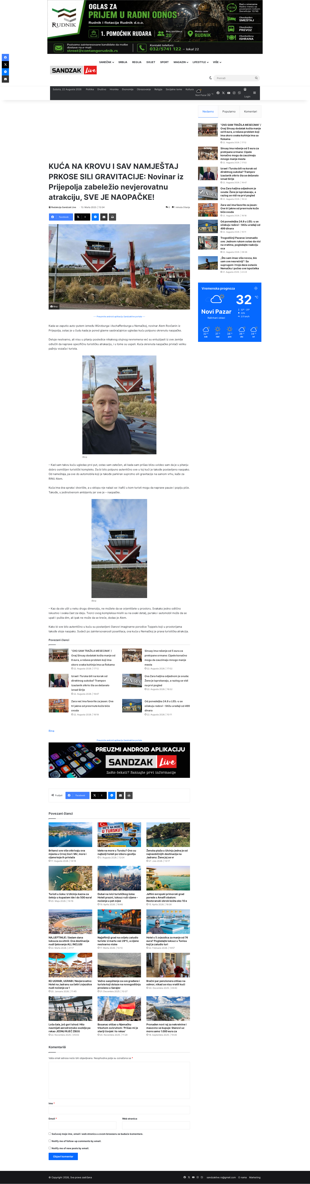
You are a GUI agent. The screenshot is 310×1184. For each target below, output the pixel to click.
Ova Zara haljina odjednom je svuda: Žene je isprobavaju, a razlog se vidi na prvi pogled (167, 681)
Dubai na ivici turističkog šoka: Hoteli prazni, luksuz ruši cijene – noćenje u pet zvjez (118, 897)
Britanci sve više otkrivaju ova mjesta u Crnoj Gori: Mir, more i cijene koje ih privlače (67, 854)
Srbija (122, 62)
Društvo (101, 89)
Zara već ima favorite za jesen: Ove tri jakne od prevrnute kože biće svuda (92, 706)
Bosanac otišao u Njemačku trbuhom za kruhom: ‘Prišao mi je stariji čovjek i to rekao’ (118, 1028)
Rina (51, 731)
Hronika (114, 89)
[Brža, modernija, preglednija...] (119, 760)
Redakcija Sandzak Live (63, 207)
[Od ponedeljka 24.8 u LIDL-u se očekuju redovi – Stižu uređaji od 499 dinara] (132, 705)
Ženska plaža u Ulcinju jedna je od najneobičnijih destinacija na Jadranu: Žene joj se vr (167, 854)
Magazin (180, 62)
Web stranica (129, 1118)
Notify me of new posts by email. (70, 1148)
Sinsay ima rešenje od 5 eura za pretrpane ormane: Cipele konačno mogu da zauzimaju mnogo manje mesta (239, 153)
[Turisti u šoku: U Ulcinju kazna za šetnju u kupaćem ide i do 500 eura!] (70, 878)
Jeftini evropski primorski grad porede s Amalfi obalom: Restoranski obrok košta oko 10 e (166, 897)
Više (216, 62)
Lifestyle (199, 62)
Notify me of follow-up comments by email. (76, 1141)
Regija (136, 62)
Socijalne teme (174, 89)
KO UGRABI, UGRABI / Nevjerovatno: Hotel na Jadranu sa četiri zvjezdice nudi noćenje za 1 (70, 984)
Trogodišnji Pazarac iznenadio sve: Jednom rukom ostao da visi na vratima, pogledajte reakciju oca (240, 243)
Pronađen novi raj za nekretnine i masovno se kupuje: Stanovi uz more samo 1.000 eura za (166, 1028)
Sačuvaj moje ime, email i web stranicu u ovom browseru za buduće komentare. (97, 1133)
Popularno (229, 111)
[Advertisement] (119, 130)
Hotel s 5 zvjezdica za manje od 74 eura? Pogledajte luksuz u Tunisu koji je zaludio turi (167, 941)
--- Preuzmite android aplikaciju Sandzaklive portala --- (119, 316)
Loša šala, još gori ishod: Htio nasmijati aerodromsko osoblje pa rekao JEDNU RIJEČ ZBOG (69, 1028)
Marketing (254, 1177)
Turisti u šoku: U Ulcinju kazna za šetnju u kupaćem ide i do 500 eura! (70, 895)
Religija (158, 89)
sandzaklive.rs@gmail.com (221, 1177)
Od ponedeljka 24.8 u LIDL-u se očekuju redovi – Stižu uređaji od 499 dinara (167, 706)
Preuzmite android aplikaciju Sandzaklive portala (119, 740)
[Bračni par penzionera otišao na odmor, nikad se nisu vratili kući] (168, 965)
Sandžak (105, 62)
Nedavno (208, 111)
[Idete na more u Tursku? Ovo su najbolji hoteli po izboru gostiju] (119, 834)
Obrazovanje (144, 89)
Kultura (190, 89)
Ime (52, 1103)
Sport (164, 62)
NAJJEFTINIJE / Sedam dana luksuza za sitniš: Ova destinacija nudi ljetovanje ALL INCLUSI (69, 941)
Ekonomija (127, 89)
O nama (242, 1177)
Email (53, 1118)
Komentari (250, 111)
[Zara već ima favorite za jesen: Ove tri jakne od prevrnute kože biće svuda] (59, 705)
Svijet (150, 62)
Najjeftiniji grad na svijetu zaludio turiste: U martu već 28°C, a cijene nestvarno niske (118, 941)
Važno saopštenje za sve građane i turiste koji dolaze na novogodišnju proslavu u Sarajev (119, 984)
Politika (90, 89)
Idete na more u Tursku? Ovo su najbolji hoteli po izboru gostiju (117, 852)
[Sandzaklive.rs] (73, 70)
